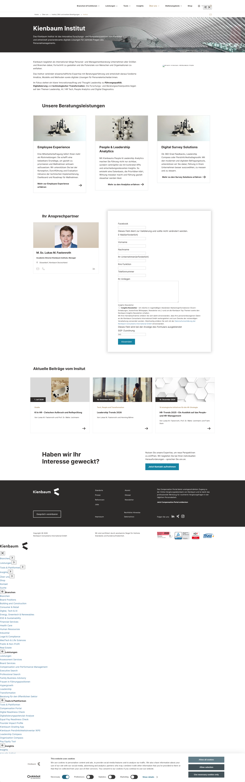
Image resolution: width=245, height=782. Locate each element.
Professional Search (10, 674)
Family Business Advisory (13, 678)
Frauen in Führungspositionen (15, 681)
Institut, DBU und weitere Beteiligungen (66, 14)
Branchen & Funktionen (87, 6)
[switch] (90, 777)
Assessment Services (11, 659)
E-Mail (128, 234)
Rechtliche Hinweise (132, 512)
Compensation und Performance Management (23, 667)
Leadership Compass (11, 734)
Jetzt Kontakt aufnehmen (162, 466)
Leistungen (111, 6)
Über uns (153, 6)
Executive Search (9, 670)
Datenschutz (129, 517)
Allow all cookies (206, 760)
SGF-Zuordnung (126, 330)
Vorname (122, 242)
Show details (148, 777)
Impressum (99, 517)
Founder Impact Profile (11, 723)
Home (36, 14)
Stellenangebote (172, 6)
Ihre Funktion (124, 264)
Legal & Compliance (10, 636)
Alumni (127, 490)
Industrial (4, 633)
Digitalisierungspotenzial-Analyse (17, 715)
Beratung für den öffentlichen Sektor (18, 696)
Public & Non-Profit (10, 644)
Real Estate (6, 647)
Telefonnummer (126, 271)
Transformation (8, 693)
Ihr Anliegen (124, 279)
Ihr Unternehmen (133, 257)
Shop (190, 6)
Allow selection (206, 767)
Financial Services (9, 622)
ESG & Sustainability (10, 618)
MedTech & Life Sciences (13, 640)
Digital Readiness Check (12, 712)
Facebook (123, 223)
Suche (3, 587)
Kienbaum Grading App (12, 727)
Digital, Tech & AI (8, 611)
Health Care (6, 625)
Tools (125, 6)
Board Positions (8, 599)
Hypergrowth (6, 685)
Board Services (7, 663)
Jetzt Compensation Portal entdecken (172, 502)
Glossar (128, 495)
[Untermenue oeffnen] (12, 558)
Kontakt (4, 584)
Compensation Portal (11, 708)
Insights (140, 6)
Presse (98, 495)
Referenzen (99, 500)
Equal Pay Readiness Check (14, 719)
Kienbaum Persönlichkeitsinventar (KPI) (20, 730)
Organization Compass (11, 738)
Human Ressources (10, 629)
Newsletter (129, 500)
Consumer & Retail (9, 607)
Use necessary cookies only (206, 774)
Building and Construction (13, 603)
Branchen (5, 558)
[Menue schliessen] (2, 553)
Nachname (123, 249)
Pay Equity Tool (8, 741)
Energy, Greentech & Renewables (17, 614)
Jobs (97, 504)
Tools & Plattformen (10, 567)
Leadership (5, 689)
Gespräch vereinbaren (47, 514)
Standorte (99, 490)
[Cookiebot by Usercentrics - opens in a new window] (34, 777)
